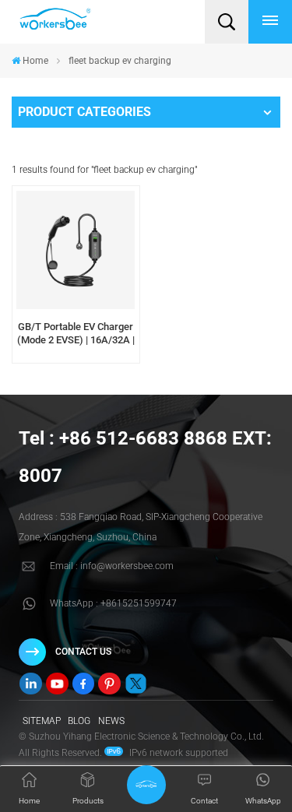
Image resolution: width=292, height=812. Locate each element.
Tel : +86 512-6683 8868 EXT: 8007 (145, 457)
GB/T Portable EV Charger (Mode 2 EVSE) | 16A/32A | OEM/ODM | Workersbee (76, 334)
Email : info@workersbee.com (112, 566)
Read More (75, 358)
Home (35, 60)
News (111, 720)
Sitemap (42, 720)
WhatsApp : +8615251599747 (113, 603)
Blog (79, 720)
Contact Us (83, 651)
